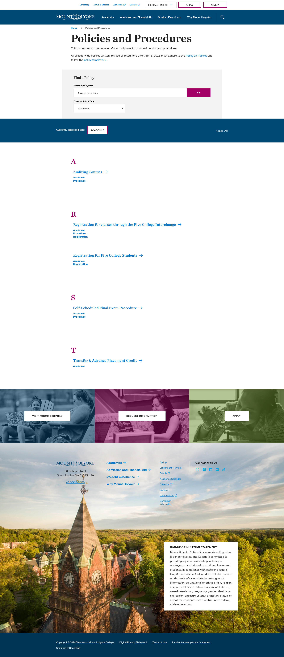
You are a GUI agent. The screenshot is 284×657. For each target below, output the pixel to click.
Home (74, 28)
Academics (107, 17)
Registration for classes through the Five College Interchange (125, 224)
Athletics (117, 4)
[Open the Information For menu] (164, 5)
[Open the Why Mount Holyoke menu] (199, 21)
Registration (80, 236)
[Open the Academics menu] (108, 21)
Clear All (222, 130)
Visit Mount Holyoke (170, 467)
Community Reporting (68, 647)
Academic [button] (97, 130)
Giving (163, 462)
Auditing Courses (88, 172)
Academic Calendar (170, 478)
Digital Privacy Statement (133, 642)
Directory (84, 4)
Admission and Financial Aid (136, 17)
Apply (189, 5)
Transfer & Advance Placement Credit (105, 360)
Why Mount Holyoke (199, 17)
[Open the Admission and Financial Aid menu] (136, 21)
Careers (164, 489)
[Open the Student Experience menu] (170, 21)
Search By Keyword (83, 85)
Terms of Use (160, 642)
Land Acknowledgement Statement (191, 642)
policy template (93, 59)
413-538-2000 (75, 482)
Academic (79, 177)
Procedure (79, 180)
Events (133, 4)
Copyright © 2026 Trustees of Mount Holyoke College (85, 642)
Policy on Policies (196, 55)
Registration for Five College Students (105, 255)
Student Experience (169, 17)
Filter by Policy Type (84, 101)
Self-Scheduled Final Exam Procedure (105, 308)
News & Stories (101, 4)
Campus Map (167, 495)
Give (214, 5)
